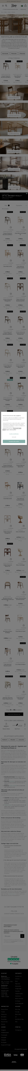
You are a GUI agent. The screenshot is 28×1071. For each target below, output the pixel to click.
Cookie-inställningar (14, 433)
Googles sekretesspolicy (11, 429)
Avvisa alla (14, 436)
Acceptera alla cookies (14, 441)
